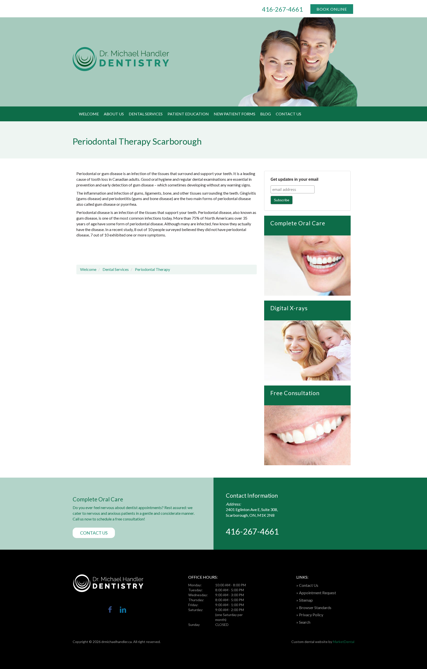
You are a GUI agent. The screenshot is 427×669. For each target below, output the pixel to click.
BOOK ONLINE (332, 9)
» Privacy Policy (309, 614)
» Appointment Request (316, 592)
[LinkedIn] (123, 610)
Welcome (89, 113)
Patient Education (188, 113)
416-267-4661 (282, 9)
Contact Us (288, 113)
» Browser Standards (313, 607)
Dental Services (146, 113)
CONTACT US (93, 533)
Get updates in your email (294, 179)
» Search (303, 622)
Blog (265, 113)
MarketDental (343, 642)
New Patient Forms (234, 113)
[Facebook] (110, 610)
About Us (114, 113)
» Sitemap (304, 600)
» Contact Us (307, 585)
